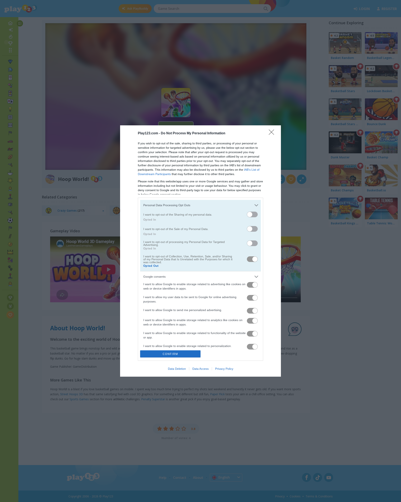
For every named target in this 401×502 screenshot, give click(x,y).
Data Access (200, 368)
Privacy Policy (224, 368)
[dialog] (200, 251)
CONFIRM (170, 354)
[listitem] (200, 205)
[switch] (252, 214)
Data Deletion (177, 368)
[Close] (273, 133)
